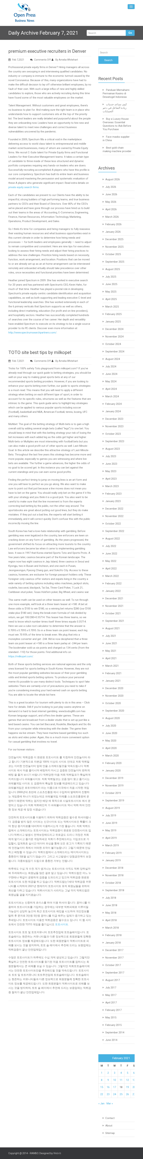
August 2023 (112, 448)
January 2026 (113, 231)
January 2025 (113, 321)
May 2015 (110, 1017)
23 (108, 1094)
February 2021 (113, 673)
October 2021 (113, 613)
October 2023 (113, 433)
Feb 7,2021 (18, 59)
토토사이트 (61, 924)
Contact (110, 1118)
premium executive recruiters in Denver (47, 51)
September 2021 (114, 620)
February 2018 (113, 935)
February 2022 (113, 583)
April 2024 (111, 389)
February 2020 (113, 763)
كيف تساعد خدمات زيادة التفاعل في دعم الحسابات (115, 108)
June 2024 (111, 374)
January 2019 (113, 860)
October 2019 (113, 793)
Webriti (57, 1153)
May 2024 (110, 381)
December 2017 (114, 950)
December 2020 (114, 688)
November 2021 (114, 606)
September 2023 (114, 441)
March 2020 (112, 755)
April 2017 (111, 1002)
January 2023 (113, 501)
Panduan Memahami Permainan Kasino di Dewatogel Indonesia (116, 93)
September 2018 (114, 890)
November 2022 (114, 516)
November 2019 (114, 785)
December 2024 (114, 329)
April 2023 (111, 478)
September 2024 (114, 351)
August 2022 (112, 538)
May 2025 (110, 291)
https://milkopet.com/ (20, 656)
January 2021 (113, 680)
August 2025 (112, 269)
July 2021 (110, 635)
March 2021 (112, 665)
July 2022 (110, 546)
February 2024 (113, 403)
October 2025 (113, 254)
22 (101, 1094)
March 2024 (112, 396)
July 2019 (110, 815)
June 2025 (111, 284)
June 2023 (111, 463)
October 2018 (113, 882)
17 (114, 1087)
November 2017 (114, 957)
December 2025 (114, 239)
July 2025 (110, 276)
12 (127, 1080)
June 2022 (111, 553)
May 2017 (110, 995)
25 (121, 1094)
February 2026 (113, 224)
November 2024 (114, 336)
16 (108, 1087)
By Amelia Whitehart (66, 59)
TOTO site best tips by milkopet (39, 352)
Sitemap (110, 1133)
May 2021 (110, 650)
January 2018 (113, 942)
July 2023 (110, 456)
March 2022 (112, 576)
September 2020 (114, 710)
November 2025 (114, 246)
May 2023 (110, 471)
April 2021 (111, 658)
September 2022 (114, 531)
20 (134, 1087)
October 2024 (113, 344)
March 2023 (112, 486)
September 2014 (114, 1032)
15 (101, 1087)
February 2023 (113, 493)
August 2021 (112, 628)
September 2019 (114, 800)
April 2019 (111, 837)
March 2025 (112, 306)
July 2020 (110, 725)
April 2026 (111, 209)
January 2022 (113, 591)
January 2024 (113, 411)
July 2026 (110, 186)
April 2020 (111, 748)
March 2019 (112, 845)
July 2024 (110, 366)
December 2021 (114, 598)
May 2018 (110, 912)
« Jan (101, 1103)
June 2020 (111, 733)
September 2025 (114, 261)
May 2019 (110, 830)
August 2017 (112, 980)
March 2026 (112, 216)
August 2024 (112, 359)
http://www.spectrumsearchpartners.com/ (32, 332)
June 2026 (111, 194)
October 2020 (113, 703)
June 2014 (111, 1040)
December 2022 (114, 508)
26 (127, 1094)
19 (127, 1087)
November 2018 (114, 875)
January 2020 (113, 770)
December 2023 (114, 418)
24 (114, 1094)
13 (134, 1080)
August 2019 (112, 808)
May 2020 (110, 740)
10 (114, 1080)
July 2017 (110, 987)
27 (134, 1094)
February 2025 (113, 314)
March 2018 (112, 927)
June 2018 (111, 905)
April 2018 (111, 920)
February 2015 (113, 1025)
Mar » (110, 1103)
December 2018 (114, 867)
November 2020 (114, 695)
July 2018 (110, 897)
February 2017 (113, 1010)
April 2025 (111, 299)
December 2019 (114, 778)
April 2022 (111, 568)
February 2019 (113, 852)
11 (121, 1080)
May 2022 (110, 561)
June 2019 (111, 823)
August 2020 (112, 718)
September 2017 (114, 972)
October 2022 (113, 523)
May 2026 (110, 201)
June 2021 (111, 643)
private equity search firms (23, 187)
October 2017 (113, 965)
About (108, 1125)
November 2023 (114, 426)
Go (130, 32)
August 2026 (112, 179)
